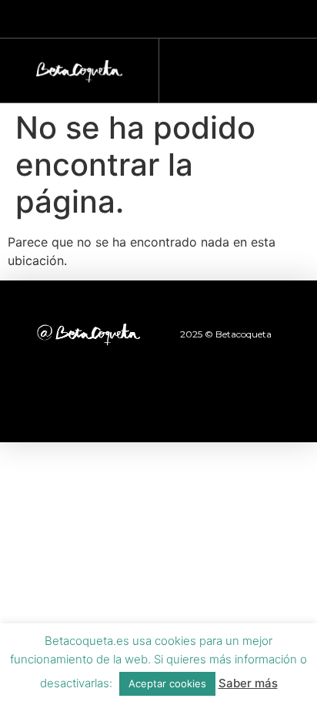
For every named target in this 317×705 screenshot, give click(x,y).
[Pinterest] (201, 400)
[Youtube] (158, 400)
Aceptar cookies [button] (167, 683)
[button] (231, 66)
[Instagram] (116, 400)
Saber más (248, 683)
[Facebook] (74, 400)
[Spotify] (243, 400)
